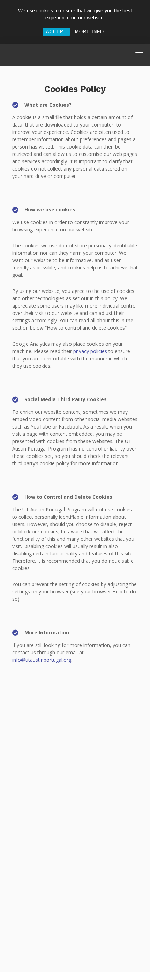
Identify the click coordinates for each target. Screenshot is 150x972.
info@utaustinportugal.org (41, 659)
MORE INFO (89, 31)
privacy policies (90, 351)
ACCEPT (56, 31)
